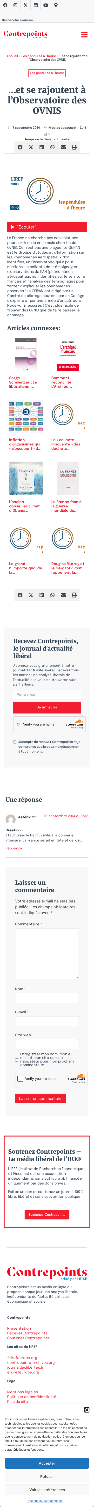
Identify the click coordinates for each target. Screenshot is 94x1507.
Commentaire (28, 924)
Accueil (12, 56)
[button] (86, 1409)
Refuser (47, 1476)
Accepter (47, 1463)
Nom (20, 989)
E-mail (22, 1012)
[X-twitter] (25, 5)
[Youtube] (46, 5)
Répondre (14, 848)
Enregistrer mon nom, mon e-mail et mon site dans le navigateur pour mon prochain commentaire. (47, 1060)
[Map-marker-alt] (56, 5)
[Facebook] (5, 5)
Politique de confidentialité (45, 1501)
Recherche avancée (17, 20)
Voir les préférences (47, 1489)
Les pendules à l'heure (38, 56)
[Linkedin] (36, 5)
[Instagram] (15, 5)
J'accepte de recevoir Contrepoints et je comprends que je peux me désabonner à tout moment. (49, 746)
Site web (23, 1035)
